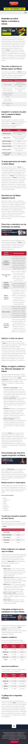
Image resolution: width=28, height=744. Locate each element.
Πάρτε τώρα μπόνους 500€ (14, 9)
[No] (26, 736)
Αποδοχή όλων (14, 741)
